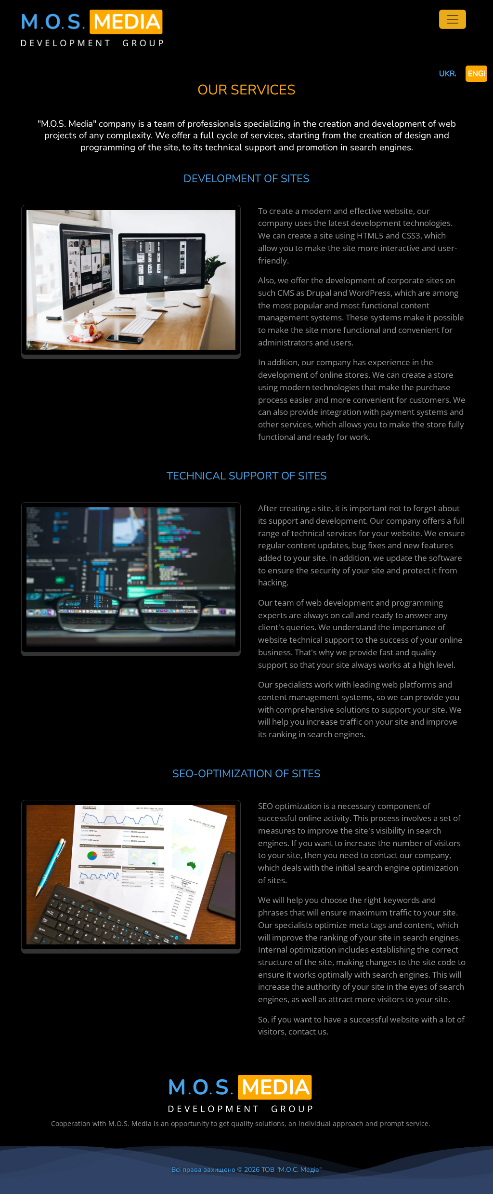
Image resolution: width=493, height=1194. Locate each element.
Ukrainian (447, 73)
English (476, 73)
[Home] (92, 15)
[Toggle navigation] (452, 19)
